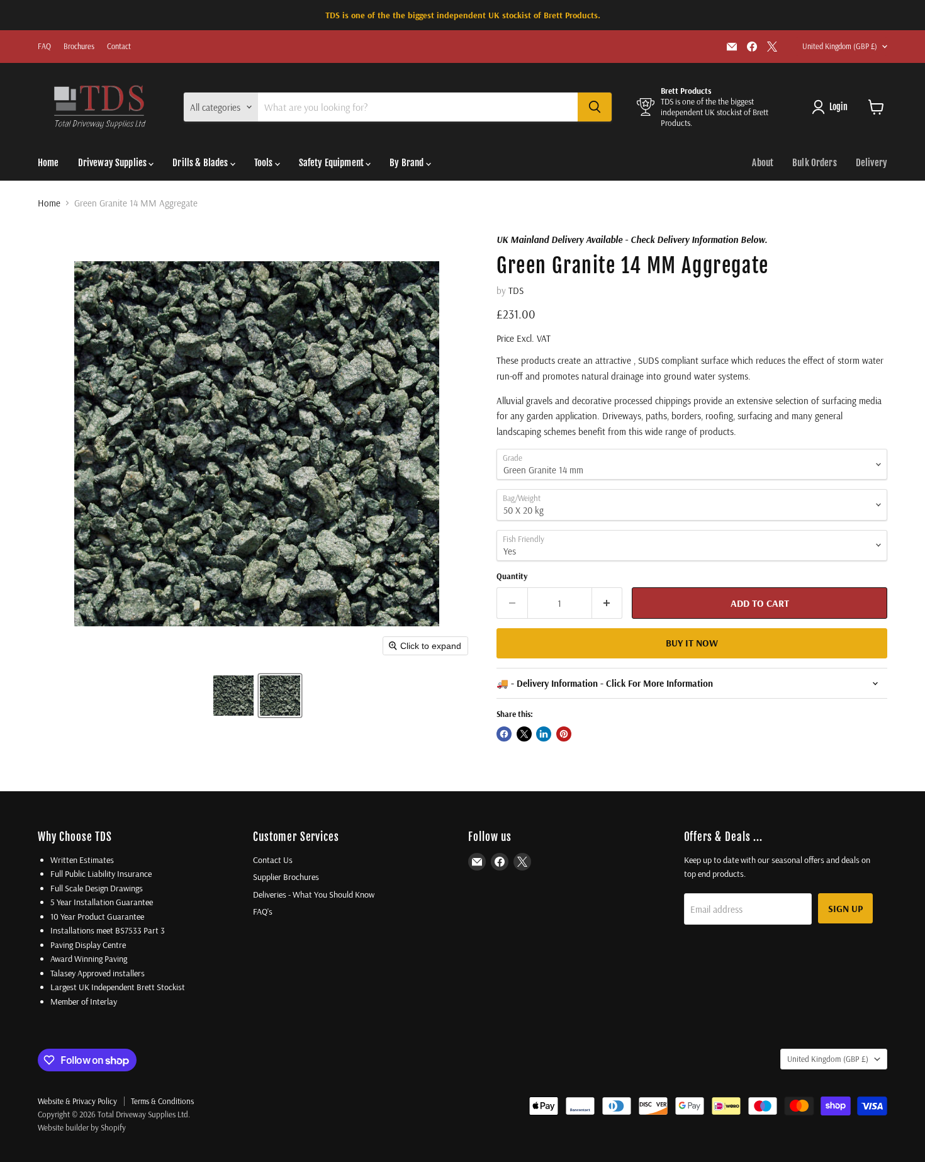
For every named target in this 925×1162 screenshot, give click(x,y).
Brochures (79, 46)
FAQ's (262, 911)
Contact (119, 46)
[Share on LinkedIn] (543, 734)
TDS (516, 290)
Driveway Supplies (113, 163)
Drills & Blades (201, 163)
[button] (233, 695)
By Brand (407, 163)
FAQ (44, 46)
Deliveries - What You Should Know (313, 894)
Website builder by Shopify (82, 1127)
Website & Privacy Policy (77, 1101)
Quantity (511, 576)
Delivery (871, 163)
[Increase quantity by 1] (607, 603)
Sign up (845, 908)
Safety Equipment (332, 163)
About (762, 163)
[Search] (595, 107)
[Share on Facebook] (504, 734)
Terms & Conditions (162, 1101)
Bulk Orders (814, 163)
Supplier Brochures (286, 877)
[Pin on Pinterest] (563, 734)
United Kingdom (839, 46)
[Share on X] (524, 734)
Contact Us (273, 860)
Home (48, 163)
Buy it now (692, 642)
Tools (264, 163)
